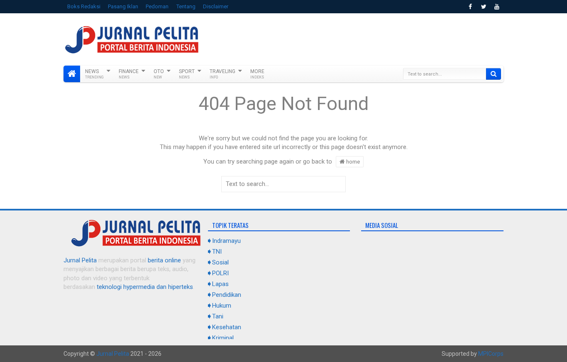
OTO (159, 73)
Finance (129, 73)
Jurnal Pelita (80, 260)
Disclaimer (215, 6)
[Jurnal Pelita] (72, 74)
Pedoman (157, 6)
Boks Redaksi (83, 6)
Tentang (186, 6)
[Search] (493, 74)
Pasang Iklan (123, 6)
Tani (217, 316)
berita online (164, 260)
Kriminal (223, 338)
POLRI (220, 273)
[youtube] (496, 6)
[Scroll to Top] (283, 352)
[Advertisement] (352, 38)
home (352, 161)
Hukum (221, 305)
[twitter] (483, 6)
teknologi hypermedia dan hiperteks (145, 287)
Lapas (220, 284)
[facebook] (470, 6)
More (257, 73)
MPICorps (490, 353)
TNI (217, 251)
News (94, 73)
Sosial (220, 262)
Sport (187, 73)
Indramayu (226, 241)
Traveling (222, 73)
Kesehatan (226, 327)
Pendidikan (226, 294)
